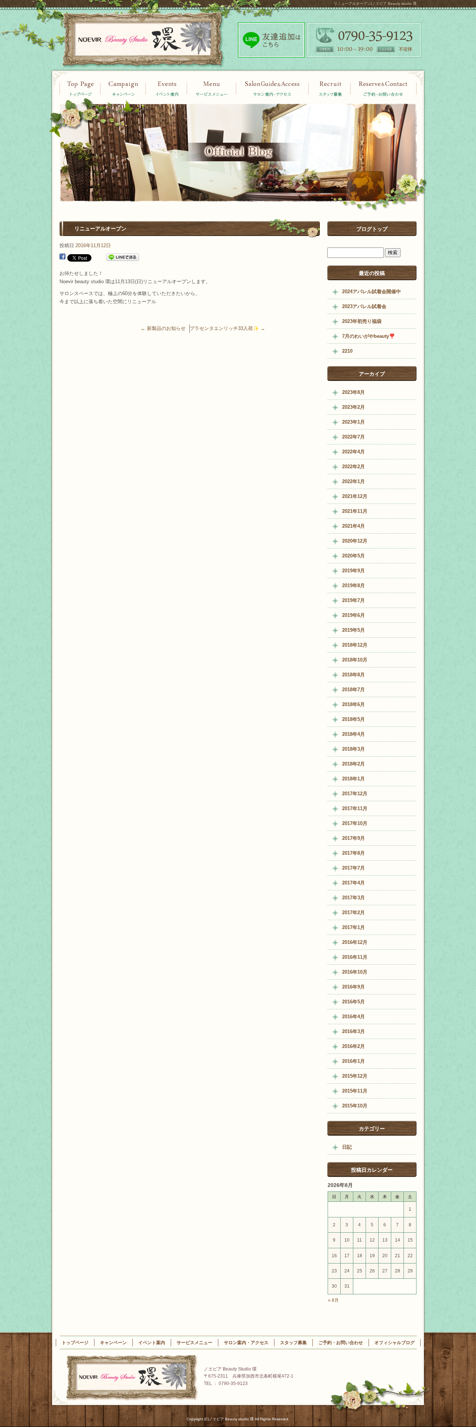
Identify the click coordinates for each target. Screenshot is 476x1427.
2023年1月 (353, 422)
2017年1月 (353, 927)
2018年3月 (353, 749)
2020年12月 (354, 541)
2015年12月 (354, 1076)
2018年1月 (353, 779)
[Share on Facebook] (62, 257)
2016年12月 (354, 942)
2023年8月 (353, 392)
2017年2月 (353, 912)
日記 (347, 1147)
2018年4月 (353, 734)
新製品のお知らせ (163, 328)
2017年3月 (353, 897)
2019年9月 (353, 570)
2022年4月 (353, 451)
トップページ (80, 88)
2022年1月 (353, 481)
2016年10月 (354, 972)
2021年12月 (354, 496)
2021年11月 (354, 511)
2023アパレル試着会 (364, 306)
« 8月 (333, 1300)
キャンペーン (166, 88)
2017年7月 (353, 868)
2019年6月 (353, 615)
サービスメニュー (212, 88)
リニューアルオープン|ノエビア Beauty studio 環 (375, 3)
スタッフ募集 (330, 88)
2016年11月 (354, 957)
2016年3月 (353, 1031)
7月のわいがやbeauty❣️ (368, 336)
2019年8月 (353, 585)
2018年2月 (353, 764)
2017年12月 (354, 793)
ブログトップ (371, 229)
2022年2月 (353, 466)
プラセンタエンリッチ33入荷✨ (227, 328)
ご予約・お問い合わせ (383, 88)
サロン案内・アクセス (272, 88)
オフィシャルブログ (394, 1342)
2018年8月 (353, 674)
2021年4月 (353, 526)
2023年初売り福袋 (362, 321)
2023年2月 (353, 407)
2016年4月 (353, 1016)
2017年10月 (354, 823)
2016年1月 (353, 1061)
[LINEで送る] (122, 257)
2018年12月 (354, 645)
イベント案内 (122, 88)
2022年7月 (353, 437)
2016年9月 (353, 987)
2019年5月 (353, 630)
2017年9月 (353, 838)
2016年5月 (353, 1001)
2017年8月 (353, 853)
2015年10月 (354, 1106)
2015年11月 (354, 1091)
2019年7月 (353, 600)
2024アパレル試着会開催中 (371, 291)
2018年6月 (353, 704)
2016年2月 (353, 1046)
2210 (347, 351)
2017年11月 (354, 808)
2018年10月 (354, 660)
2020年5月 (353, 556)
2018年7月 (353, 689)
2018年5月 (353, 719)
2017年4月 (353, 883)
